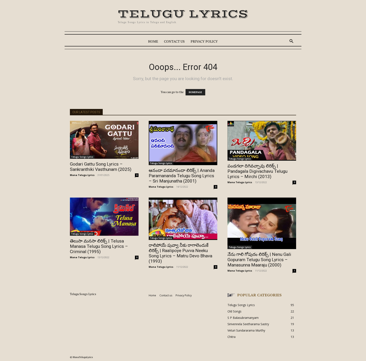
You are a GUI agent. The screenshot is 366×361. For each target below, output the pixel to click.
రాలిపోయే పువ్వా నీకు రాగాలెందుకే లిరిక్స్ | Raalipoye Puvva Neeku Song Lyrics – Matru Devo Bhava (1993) (180, 253)
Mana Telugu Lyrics (82, 175)
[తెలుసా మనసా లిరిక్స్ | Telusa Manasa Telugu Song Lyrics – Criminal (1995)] (104, 217)
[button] (291, 41)
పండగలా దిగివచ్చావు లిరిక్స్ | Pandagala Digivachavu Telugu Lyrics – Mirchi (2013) (257, 171)
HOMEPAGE (195, 92)
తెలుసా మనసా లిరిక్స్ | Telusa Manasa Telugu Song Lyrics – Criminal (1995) (99, 246)
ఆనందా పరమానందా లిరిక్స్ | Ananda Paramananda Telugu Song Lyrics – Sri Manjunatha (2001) (182, 176)
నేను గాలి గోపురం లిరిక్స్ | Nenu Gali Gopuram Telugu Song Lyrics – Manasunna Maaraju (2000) (259, 260)
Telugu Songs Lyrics (82, 156)
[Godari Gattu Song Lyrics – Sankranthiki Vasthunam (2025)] (104, 140)
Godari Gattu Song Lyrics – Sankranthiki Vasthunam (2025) (100, 167)
